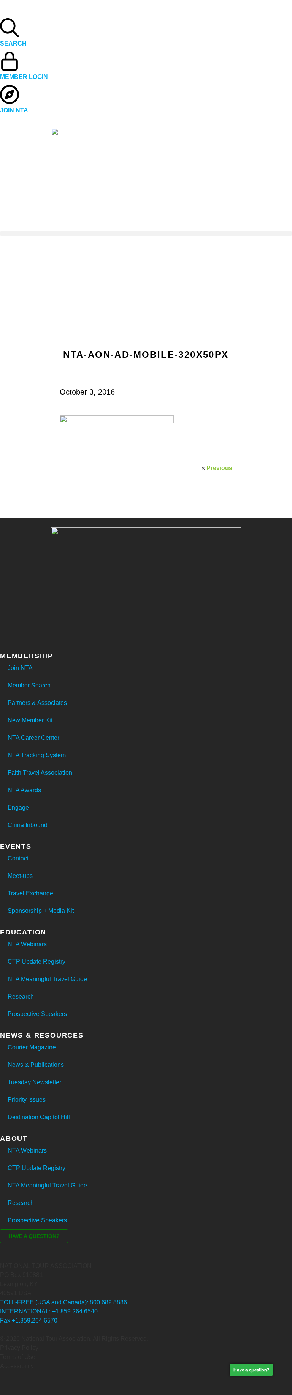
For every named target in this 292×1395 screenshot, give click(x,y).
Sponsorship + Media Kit (41, 910)
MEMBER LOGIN (24, 77)
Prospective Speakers (37, 1014)
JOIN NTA (14, 110)
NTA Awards (24, 790)
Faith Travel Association (40, 772)
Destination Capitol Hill (39, 1117)
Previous (219, 468)
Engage (18, 807)
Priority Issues (27, 1099)
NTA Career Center (33, 737)
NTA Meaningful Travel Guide (47, 979)
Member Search (29, 685)
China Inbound (28, 825)
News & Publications (36, 1065)
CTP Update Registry (36, 961)
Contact (18, 858)
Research (21, 996)
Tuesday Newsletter (34, 1082)
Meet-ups (20, 876)
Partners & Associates (37, 703)
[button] (146, 233)
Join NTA (20, 668)
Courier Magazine (32, 1047)
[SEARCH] (9, 27)
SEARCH (13, 43)
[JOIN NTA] (9, 94)
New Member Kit (30, 720)
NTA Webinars (27, 944)
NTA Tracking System (37, 755)
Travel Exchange (30, 893)
